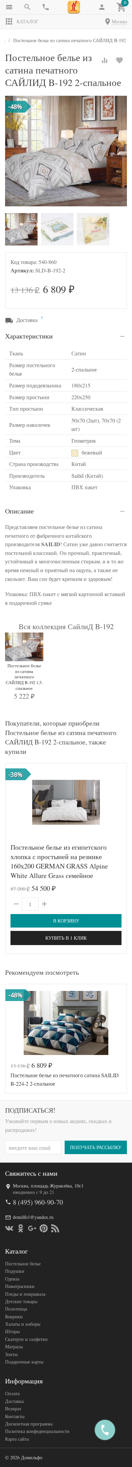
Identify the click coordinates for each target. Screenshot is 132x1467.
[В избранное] (119, 60)
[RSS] (55, 1228)
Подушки (14, 1271)
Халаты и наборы (22, 1324)
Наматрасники (20, 1286)
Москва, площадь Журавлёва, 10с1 (48, 1185)
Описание (19, 511)
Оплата (12, 1393)
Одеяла (12, 1278)
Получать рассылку (96, 1147)
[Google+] (32, 1228)
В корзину (66, 920)
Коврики (14, 1316)
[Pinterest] (44, 1228)
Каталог (27, 21)
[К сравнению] (104, 60)
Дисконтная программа (28, 1423)
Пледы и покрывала (25, 1294)
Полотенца (16, 1308)
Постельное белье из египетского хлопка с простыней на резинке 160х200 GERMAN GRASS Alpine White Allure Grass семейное (59, 861)
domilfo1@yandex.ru (33, 1217)
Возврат (13, 1408)
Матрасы (14, 1346)
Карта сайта (17, 1439)
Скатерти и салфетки (26, 1339)
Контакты (14, 1416)
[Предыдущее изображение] (14, 802)
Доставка (14, 1401)
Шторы (12, 1331)
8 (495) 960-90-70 (38, 1202)
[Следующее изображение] (117, 802)
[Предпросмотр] (66, 802)
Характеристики (29, 336)
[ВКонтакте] (9, 1228)
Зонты (11, 1354)
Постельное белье (23, 1263)
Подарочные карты (24, 1361)
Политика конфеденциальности (37, 1431)
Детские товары (21, 1301)
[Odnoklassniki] (21, 1228)
